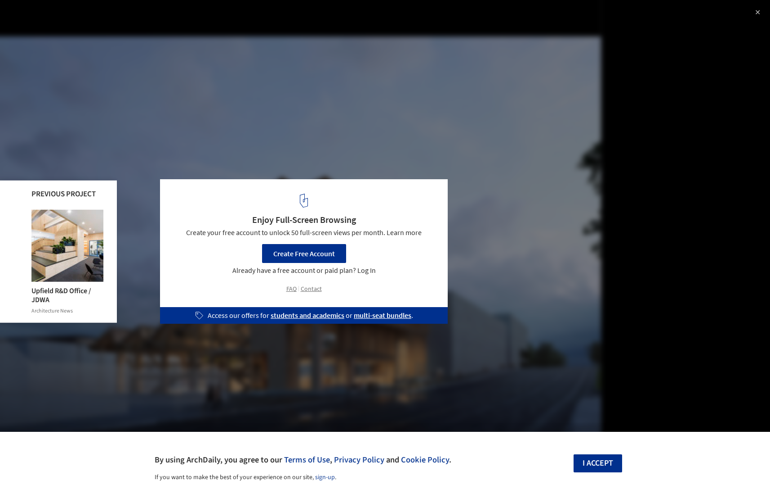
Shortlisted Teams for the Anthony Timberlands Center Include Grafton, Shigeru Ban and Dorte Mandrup (133, 24)
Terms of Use (307, 460)
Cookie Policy (425, 460)
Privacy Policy (359, 460)
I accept (598, 463)
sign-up (325, 477)
